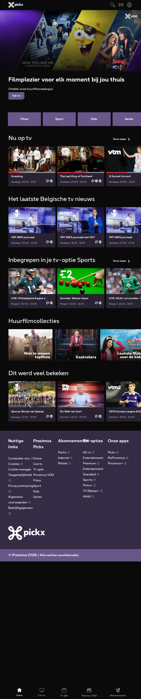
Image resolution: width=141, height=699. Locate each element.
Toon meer (119, 139)
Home (37, 458)
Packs (62, 452)
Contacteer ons (19, 458)
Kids (36, 491)
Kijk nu (16, 96)
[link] (31, 166)
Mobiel (63, 463)
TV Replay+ (91, 490)
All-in (87, 452)
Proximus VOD (43, 475)
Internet (64, 457)
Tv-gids (38, 469)
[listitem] (30, 344)
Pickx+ (88, 485)
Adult (87, 496)
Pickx (112, 452)
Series (37, 496)
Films (37, 480)
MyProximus (117, 457)
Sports (88, 479)
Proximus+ (116, 463)
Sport (37, 486)
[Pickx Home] (26, 532)
